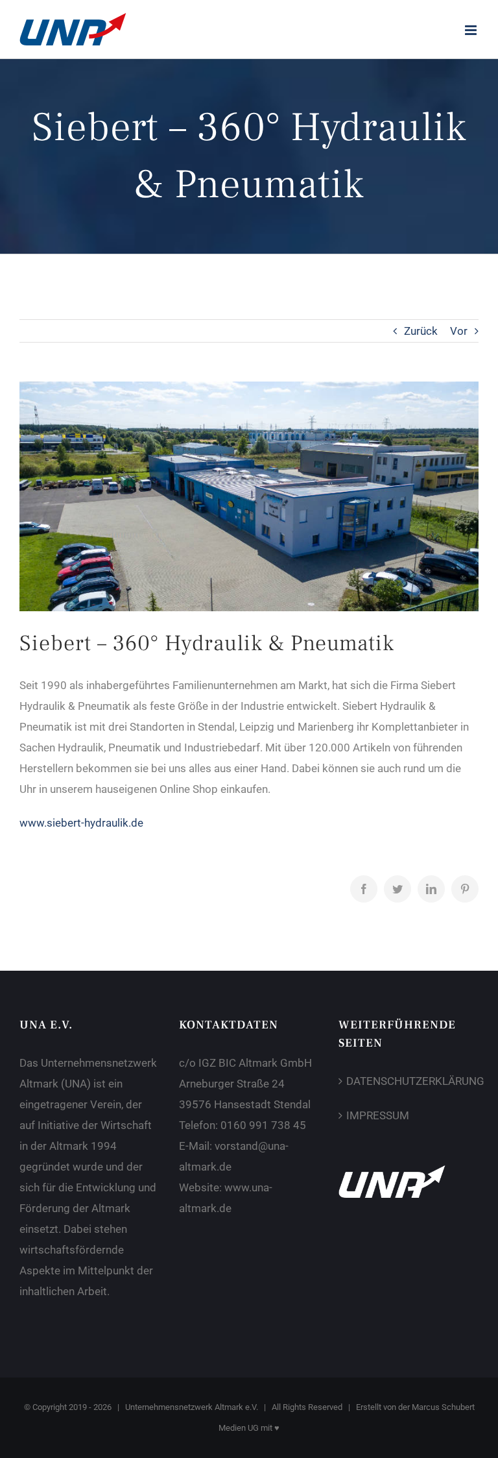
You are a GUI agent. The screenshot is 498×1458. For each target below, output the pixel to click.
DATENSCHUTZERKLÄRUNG (409, 1081)
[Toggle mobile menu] (472, 30)
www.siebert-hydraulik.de (81, 822)
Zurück (421, 330)
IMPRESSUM (377, 1115)
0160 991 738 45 (263, 1125)
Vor (459, 330)
